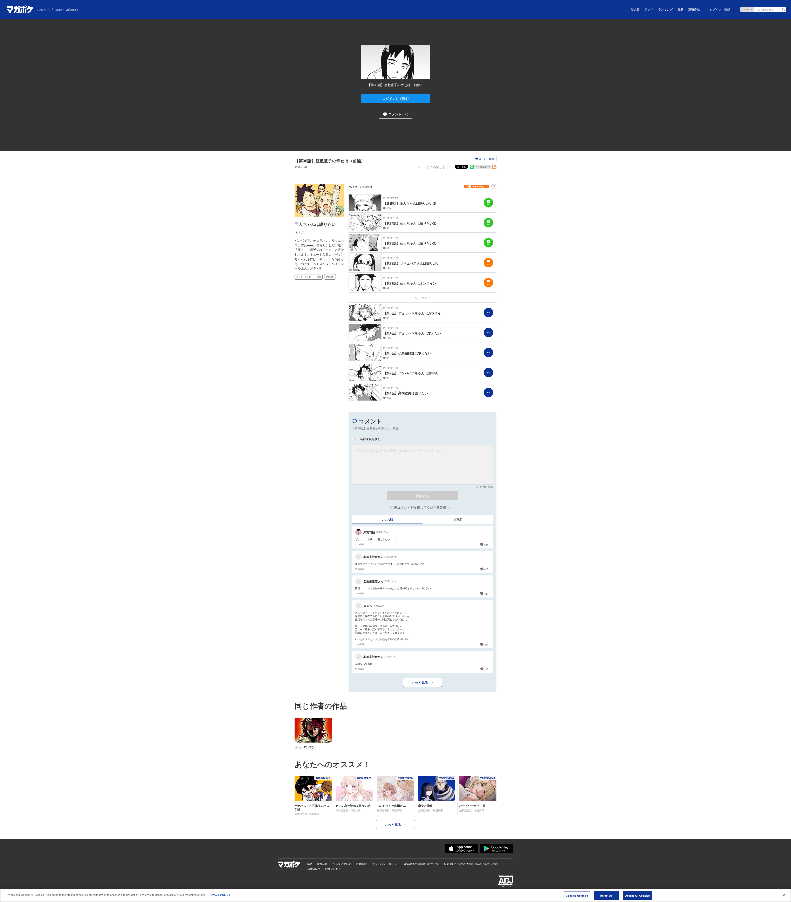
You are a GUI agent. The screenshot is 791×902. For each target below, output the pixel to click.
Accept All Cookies (637, 895)
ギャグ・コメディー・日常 (308, 276)
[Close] (784, 894)
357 (486, 593)
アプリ (649, 9)
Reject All (606, 895)
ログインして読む (395, 98)
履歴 (680, 9)
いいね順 (387, 519)
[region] (395, 895)
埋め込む (485, 166)
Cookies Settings (577, 895)
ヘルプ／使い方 (342, 864)
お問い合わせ (333, 869)
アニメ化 (330, 276)
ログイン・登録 (720, 9)
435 (486, 568)
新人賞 (635, 9)
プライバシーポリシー (385, 864)
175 (486, 668)
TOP (309, 864)
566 (486, 544)
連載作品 (694, 9)
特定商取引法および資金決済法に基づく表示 (471, 864)
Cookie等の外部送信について (421, 864)
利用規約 (361, 864)
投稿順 (458, 519)
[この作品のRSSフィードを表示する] (494, 167)
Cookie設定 (313, 869)
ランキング (665, 9)
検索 (783, 9)
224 (486, 644)
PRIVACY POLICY (219, 895)
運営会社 (322, 864)
